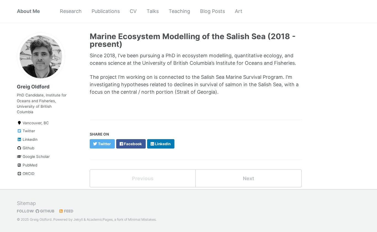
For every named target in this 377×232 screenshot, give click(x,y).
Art (238, 11)
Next (248, 178)
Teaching (179, 11)
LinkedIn (30, 139)
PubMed (29, 165)
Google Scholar (36, 156)
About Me (28, 11)
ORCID (28, 173)
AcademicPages (100, 219)
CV (133, 11)
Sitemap (26, 203)
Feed (68, 211)
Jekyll (78, 219)
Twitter (28, 131)
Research (71, 11)
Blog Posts (212, 11)
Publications (106, 11)
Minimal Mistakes (142, 219)
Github (28, 148)
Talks (153, 11)
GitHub (46, 211)
